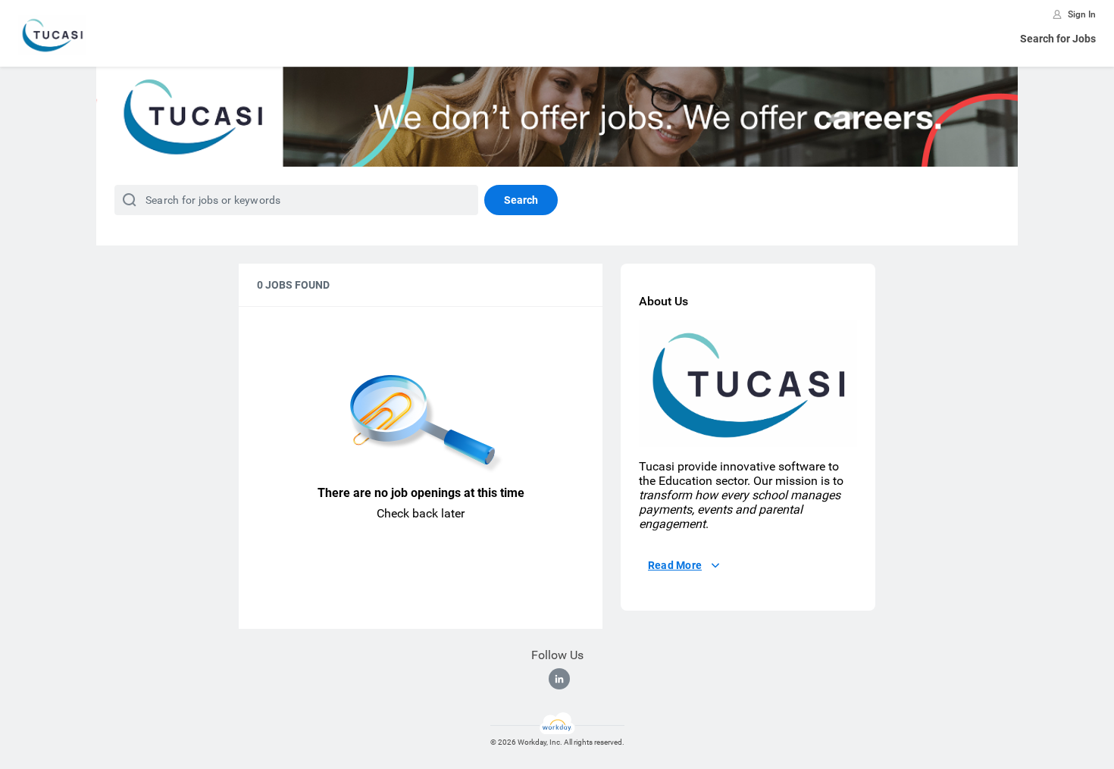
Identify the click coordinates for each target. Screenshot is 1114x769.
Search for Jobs (1058, 39)
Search (521, 200)
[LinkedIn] (559, 678)
